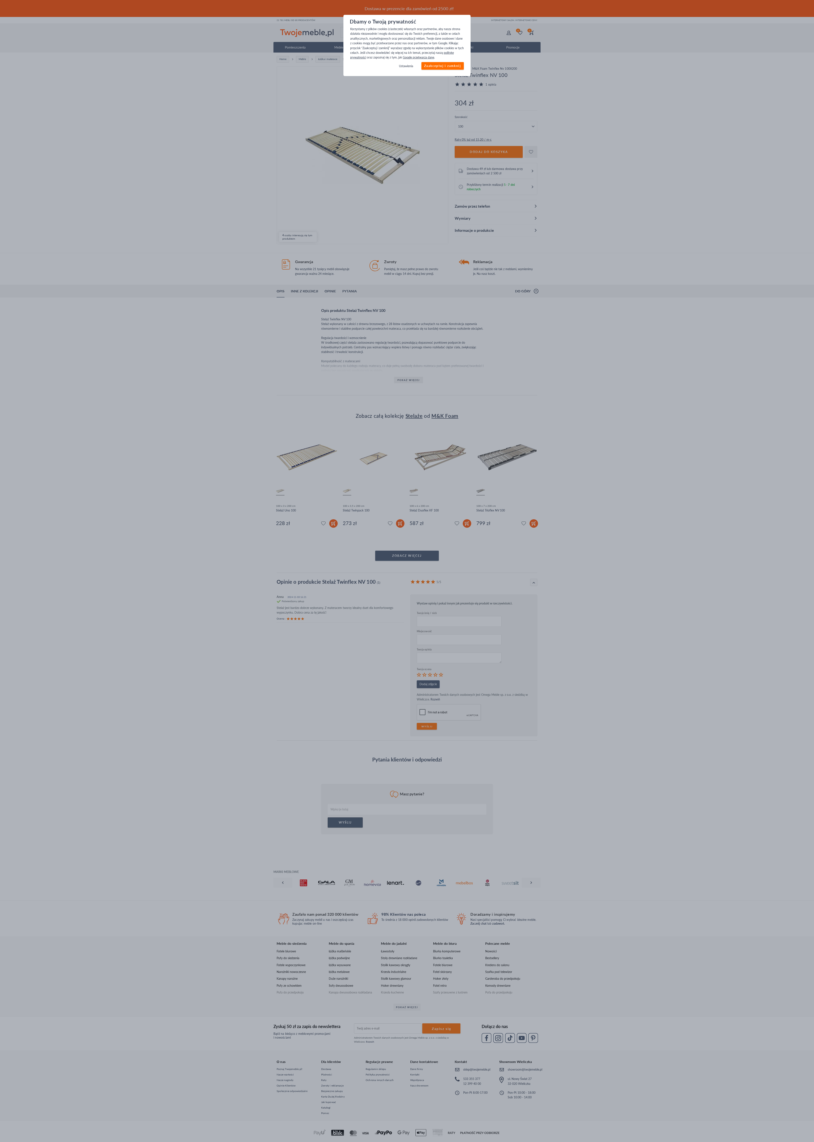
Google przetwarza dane (418, 57)
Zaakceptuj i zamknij (442, 66)
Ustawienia (406, 66)
